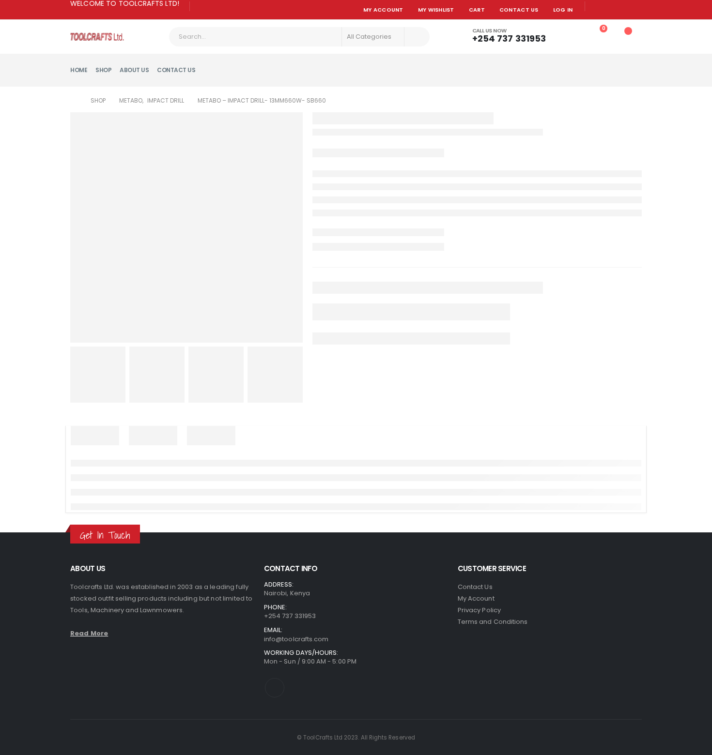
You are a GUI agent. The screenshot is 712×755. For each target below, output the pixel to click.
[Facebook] (201, 6)
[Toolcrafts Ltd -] (97, 36)
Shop (103, 70)
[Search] (416, 36)
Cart (477, 10)
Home (78, 70)
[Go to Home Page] (73, 100)
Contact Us (519, 10)
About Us (134, 70)
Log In (563, 10)
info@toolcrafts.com (296, 639)
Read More (89, 633)
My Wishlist (436, 10)
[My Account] (571, 33)
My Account (383, 10)
